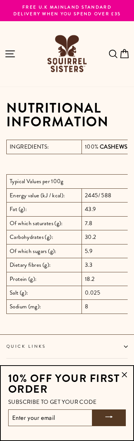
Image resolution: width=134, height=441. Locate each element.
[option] (67, 10)
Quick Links (26, 346)
